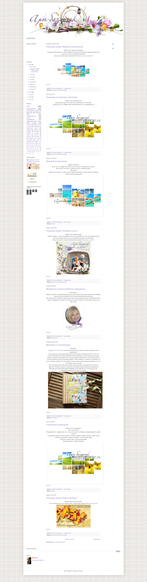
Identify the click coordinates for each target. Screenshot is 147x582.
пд (38, 148)
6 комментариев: (67, 416)
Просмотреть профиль (38, 560)
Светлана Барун (59, 350)
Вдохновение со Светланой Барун (58, 345)
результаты (54, 90)
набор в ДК (30, 136)
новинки (36, 131)
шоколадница (30, 151)
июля (31, 74)
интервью (36, 130)
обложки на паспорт (33, 133)
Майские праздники (91, 503)
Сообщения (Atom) (60, 542)
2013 (30, 97)
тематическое (30, 125)
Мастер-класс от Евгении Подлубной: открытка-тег (65, 289)
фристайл (29, 141)
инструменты (31, 143)
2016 (30, 64)
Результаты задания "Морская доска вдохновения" (64, 47)
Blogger (81, 571)
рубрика (29, 130)
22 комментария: (67, 88)
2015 (30, 92)
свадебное (30, 153)
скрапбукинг (31, 119)
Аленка (36, 558)
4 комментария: (67, 222)
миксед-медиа (31, 145)
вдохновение (54, 417)
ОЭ (34, 141)
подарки (31, 138)
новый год (38, 136)
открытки (31, 148)
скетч (35, 146)
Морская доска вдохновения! (56, 161)
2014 (30, 94)
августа (32, 66)
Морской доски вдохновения (84, 55)
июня (31, 77)
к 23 (36, 151)
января (32, 89)
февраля (32, 86)
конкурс (39, 143)
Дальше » (48, 84)
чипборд (37, 150)
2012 (30, 99)
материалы (30, 121)
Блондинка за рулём (87, 240)
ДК (31, 112)
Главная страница (69, 539)
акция (39, 146)
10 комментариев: (67, 152)
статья (39, 121)
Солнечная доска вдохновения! (57, 425)
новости (36, 135)
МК (40, 111)
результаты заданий (62, 90)
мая (31, 79)
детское (39, 141)
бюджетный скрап (32, 128)
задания (33, 123)
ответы (28, 135)
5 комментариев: (67, 280)
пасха (40, 151)
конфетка (36, 126)
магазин (30, 146)
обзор (28, 118)
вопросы (29, 131)
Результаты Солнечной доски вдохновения (61, 97)
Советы (39, 145)
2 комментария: (67, 336)
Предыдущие (97, 539)
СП (28, 106)
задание (53, 223)
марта (31, 84)
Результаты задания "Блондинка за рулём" (61, 231)
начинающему (31, 116)
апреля (32, 82)
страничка (29, 150)
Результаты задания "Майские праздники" (61, 498)
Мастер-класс (54, 337)
